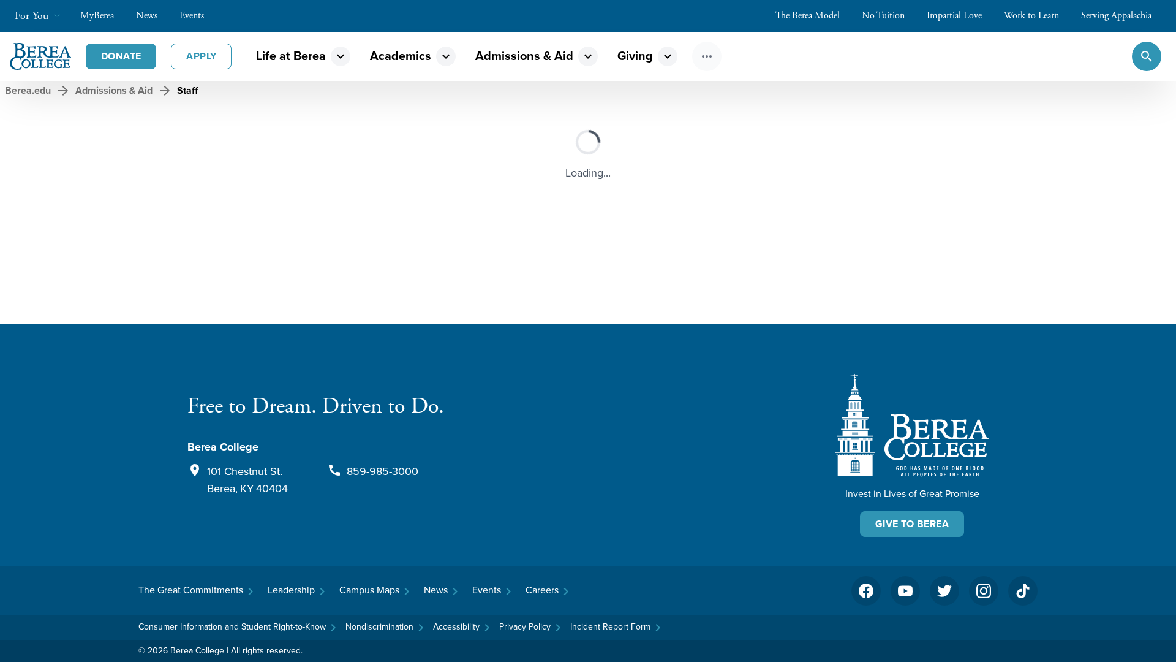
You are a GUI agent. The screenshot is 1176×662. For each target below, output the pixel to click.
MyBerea (97, 15)
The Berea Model (807, 15)
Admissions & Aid (524, 56)
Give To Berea (912, 524)
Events (191, 15)
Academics (400, 56)
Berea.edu (28, 90)
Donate (121, 56)
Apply (201, 56)
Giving (635, 56)
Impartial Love (954, 15)
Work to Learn (1031, 15)
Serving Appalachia (1116, 15)
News (146, 15)
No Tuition (883, 15)
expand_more (340, 56)
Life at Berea (291, 56)
